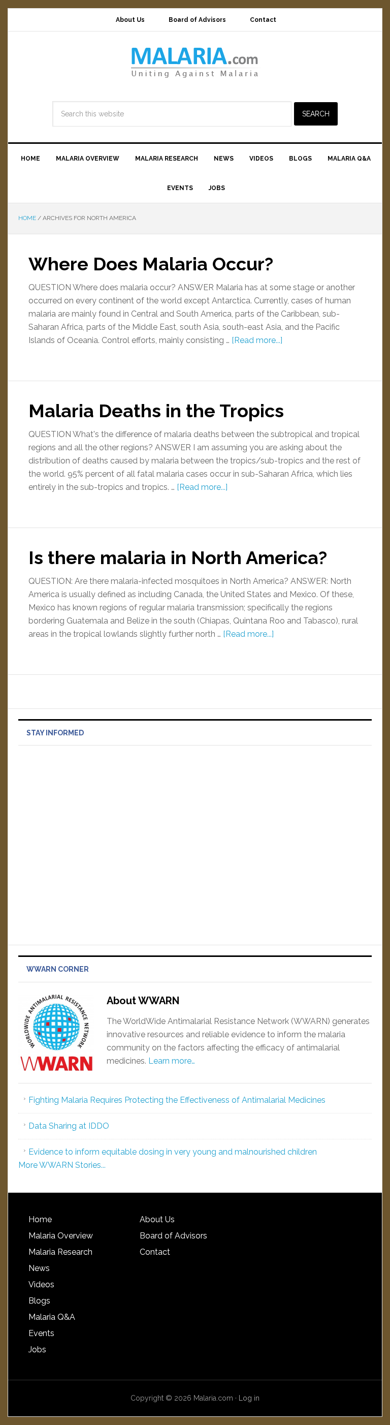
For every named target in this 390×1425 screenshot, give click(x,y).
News (39, 1268)
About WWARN (143, 1001)
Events (41, 1333)
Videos (41, 1284)
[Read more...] (257, 340)
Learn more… (171, 1061)
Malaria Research (60, 1252)
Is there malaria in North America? (177, 557)
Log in (249, 1398)
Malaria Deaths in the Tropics (156, 410)
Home (40, 1219)
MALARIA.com (194, 62)
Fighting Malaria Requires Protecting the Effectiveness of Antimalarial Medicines (177, 1100)
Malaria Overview (60, 1236)
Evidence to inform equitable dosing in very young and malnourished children (172, 1152)
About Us (157, 1219)
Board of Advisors (173, 1236)
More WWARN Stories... (62, 1165)
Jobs (37, 1349)
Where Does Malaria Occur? (150, 263)
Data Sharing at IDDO (68, 1126)
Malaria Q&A (51, 1317)
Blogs (39, 1301)
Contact (155, 1252)
